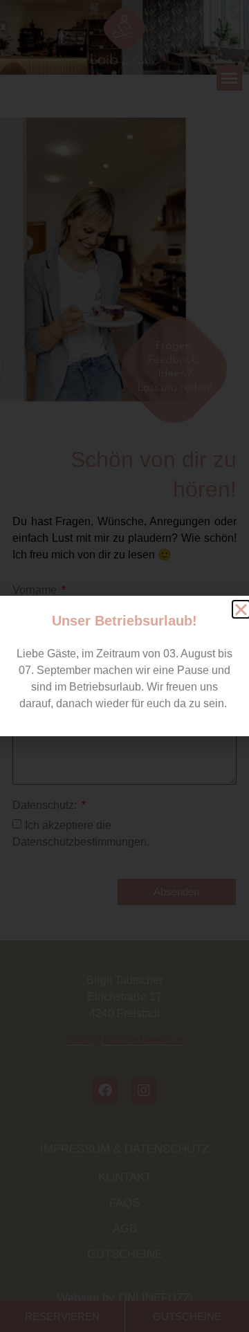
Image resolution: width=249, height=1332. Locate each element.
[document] (124, 666)
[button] (241, 609)
